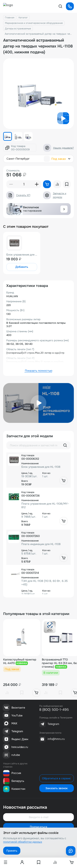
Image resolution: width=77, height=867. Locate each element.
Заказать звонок (56, 788)
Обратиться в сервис (56, 778)
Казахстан (18, 789)
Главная (9, 17)
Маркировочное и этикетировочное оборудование (34, 23)
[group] (38, 93)
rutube (15, 755)
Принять (11, 850)
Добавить (21, 267)
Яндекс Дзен (19, 739)
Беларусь (17, 781)
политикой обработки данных (22, 842)
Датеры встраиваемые (18, 28)
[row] (38, 470)
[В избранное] (22, 693)
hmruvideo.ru (19, 747)
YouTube (17, 715)
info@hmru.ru (56, 739)
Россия (16, 773)
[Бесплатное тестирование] (64, 209)
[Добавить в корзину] (64, 481)
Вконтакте (18, 707)
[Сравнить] (7, 693)
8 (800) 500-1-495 (54, 710)
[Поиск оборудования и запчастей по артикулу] (65, 445)
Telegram (17, 731)
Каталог (23, 17)
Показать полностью (38, 370)
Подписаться (38, 827)
